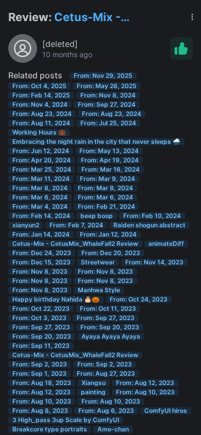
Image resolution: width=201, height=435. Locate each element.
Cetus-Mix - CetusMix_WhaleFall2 (114, 17)
